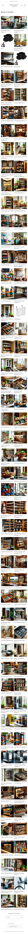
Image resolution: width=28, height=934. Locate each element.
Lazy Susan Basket (19, 463)
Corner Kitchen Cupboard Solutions (19, 175)
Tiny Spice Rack (5, 801)
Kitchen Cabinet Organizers (18, 337)
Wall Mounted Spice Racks (19, 873)
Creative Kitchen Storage (5, 229)
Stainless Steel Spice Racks (6, 783)
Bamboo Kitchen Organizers (18, 49)
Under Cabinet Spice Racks (6, 819)
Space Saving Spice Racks (19, 659)
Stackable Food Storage (20, 729)
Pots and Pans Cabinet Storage (20, 534)
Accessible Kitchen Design (6, 31)
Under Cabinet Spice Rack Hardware (19, 801)
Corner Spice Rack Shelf (7, 211)
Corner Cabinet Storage (20, 138)
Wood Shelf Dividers (19, 909)
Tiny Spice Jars (18, 783)
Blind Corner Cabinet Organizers (6, 85)
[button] (2, 5)
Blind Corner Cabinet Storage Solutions (6, 103)
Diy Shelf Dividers (5, 265)
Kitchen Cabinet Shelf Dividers (6, 355)
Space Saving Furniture (7, 658)
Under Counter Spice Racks (19, 837)
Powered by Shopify (19, 931)
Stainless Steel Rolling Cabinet (6, 765)
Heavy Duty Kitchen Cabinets (19, 301)
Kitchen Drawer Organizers (18, 391)
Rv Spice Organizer (6, 588)
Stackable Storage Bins (20, 747)
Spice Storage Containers (17, 693)
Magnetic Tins (4, 497)
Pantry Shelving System (7, 533)
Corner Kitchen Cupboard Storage (5, 193)
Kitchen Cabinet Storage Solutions (20, 355)
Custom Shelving (18, 229)
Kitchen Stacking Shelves (5, 445)
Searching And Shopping (11, 931)
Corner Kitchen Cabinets (20, 156)
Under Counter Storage (7, 855)
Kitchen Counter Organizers (18, 373)
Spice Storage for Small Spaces (20, 711)
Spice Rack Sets (18, 676)
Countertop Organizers (20, 211)
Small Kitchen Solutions (20, 604)
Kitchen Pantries (5, 427)
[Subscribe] (20, 917)
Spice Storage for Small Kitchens (7, 711)
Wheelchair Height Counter (19, 891)
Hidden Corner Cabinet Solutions (7, 319)
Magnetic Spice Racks (19, 481)
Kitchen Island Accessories (4, 409)
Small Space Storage (19, 622)
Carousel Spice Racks (19, 120)
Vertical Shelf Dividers (6, 873)
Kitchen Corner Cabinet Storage (7, 373)
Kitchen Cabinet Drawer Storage (7, 337)
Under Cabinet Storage (7, 837)
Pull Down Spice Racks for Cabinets (20, 552)
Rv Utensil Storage (6, 604)
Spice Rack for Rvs (5, 676)
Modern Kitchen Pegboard (18, 498)
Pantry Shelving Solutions (18, 516)
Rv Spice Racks (18, 588)
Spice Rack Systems (6, 693)
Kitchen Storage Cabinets (18, 445)
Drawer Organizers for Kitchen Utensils (19, 265)
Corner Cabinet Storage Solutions (7, 157)
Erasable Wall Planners (20, 283)
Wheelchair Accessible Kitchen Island (6, 891)
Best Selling (17, 66)
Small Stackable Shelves (7, 640)
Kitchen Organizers (19, 409)
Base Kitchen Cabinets (7, 66)
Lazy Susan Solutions (6, 481)
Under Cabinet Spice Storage (19, 819)
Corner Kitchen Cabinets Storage (7, 175)
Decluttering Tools (5, 247)
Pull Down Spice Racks (7, 551)
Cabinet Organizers (19, 102)
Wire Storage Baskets (6, 909)
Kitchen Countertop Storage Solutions (6, 391)
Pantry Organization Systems (6, 516)
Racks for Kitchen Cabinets (5, 570)
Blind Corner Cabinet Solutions (19, 85)
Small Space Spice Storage (5, 623)
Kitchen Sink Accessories (20, 427)
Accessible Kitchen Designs (19, 31)
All (1, 48)
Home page (17, 319)
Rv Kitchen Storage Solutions (19, 570)
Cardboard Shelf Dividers (7, 120)
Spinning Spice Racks (6, 729)
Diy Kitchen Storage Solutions (19, 247)
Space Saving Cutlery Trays (19, 641)
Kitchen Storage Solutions (5, 463)
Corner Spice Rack (18, 193)
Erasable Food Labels (6, 283)
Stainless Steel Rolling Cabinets (19, 765)
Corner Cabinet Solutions (5, 139)
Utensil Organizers (19, 855)
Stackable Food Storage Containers (7, 747)
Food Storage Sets (5, 301)
